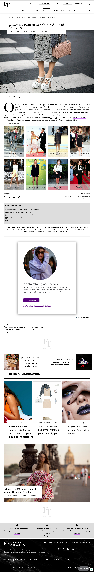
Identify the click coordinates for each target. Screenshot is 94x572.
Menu (5, 11)
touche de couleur (43, 120)
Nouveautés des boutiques (47, 528)
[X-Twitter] (53, 549)
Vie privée (33, 560)
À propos (55, 560)
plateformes (29, 104)
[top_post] (47, 473)
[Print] (19, 97)
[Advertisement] (47, 344)
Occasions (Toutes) (79, 229)
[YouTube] (58, 549)
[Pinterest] (48, 549)
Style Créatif (29, 232)
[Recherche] (45, 547)
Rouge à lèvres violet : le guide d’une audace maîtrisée (78, 430)
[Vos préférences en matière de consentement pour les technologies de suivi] (91, 569)
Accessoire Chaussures (33, 229)
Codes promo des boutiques (77, 528)
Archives (8, 560)
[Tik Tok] (63, 549)
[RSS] (73, 549)
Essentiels (24, 495)
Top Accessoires (27, 227)
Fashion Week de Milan (55, 227)
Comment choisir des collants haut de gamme (20, 212)
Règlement (20, 560)
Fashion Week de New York (76, 227)
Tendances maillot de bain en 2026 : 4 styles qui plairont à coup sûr (20, 430)
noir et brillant (53, 117)
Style (8, 227)
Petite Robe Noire (55, 112)
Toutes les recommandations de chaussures (20, 221)
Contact (66, 560)
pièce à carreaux (79, 117)
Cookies (44, 560)
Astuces (15, 227)
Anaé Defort (85, 97)
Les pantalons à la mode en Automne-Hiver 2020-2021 (23, 209)
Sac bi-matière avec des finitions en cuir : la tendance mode (34, 363)
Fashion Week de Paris (13, 229)
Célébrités (40, 227)
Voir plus (17, 533)
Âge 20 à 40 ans (64, 229)
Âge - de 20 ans (50, 229)
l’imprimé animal (23, 120)
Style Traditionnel (60, 232)
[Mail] (68, 549)
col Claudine (9, 120)
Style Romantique (44, 232)
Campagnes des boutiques (17, 528)
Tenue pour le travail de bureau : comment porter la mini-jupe (48, 430)
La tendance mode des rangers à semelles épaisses (22, 215)
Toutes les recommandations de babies (18, 218)
